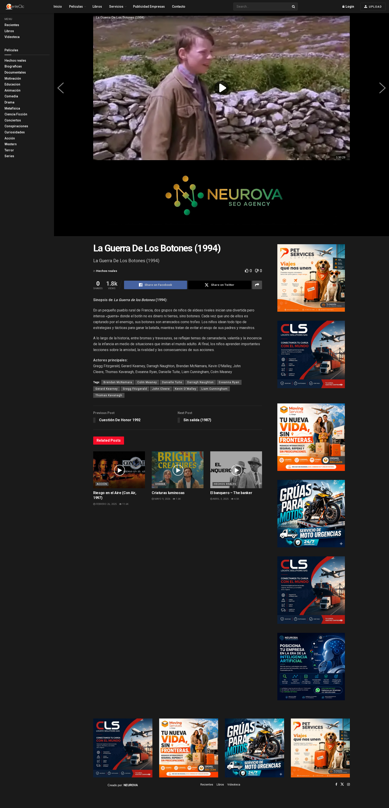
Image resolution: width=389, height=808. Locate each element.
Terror (9, 150)
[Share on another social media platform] (257, 285)
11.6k (125, 504)
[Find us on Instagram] (348, 784)
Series (9, 156)
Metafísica (12, 108)
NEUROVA (131, 785)
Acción (10, 138)
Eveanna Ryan (229, 382)
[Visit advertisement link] (221, 199)
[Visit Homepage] (22, 6)
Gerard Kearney (106, 388)
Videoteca (12, 37)
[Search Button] (294, 6)
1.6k (178, 498)
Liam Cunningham (214, 388)
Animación (12, 90)
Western (11, 144)
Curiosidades (15, 132)
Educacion (12, 84)
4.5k (236, 498)
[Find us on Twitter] (342, 784)
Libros (9, 31)
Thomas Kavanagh (108, 395)
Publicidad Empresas (149, 6)
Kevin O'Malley (185, 388)
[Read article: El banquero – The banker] (236, 469)
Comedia (11, 96)
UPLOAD (375, 6)
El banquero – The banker (231, 493)
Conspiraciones (16, 126)
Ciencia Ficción (16, 114)
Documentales (15, 72)
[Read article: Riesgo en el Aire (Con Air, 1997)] (119, 469)
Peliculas (76, 6)
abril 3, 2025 (220, 498)
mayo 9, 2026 (162, 498)
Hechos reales (15, 60)
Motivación (13, 78)
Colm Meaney (147, 382)
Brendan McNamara (118, 382)
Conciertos (13, 120)
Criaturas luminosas (168, 493)
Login (349, 6)
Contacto (178, 6)
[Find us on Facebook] (336, 784)
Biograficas (13, 66)
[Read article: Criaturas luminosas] (178, 469)
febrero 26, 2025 (106, 504)
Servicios (116, 6)
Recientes (12, 25)
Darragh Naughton (200, 382)
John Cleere (161, 388)
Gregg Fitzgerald (135, 388)
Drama (9, 102)
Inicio (58, 6)
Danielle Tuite (172, 382)
